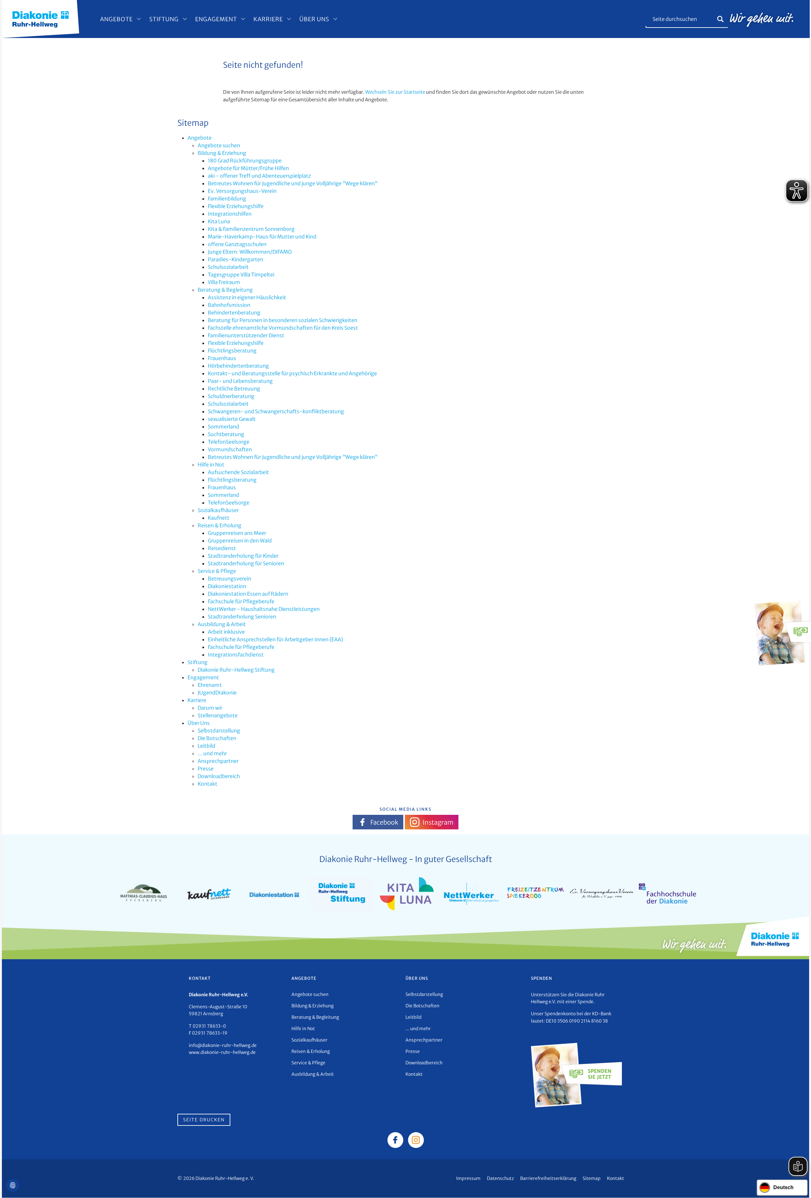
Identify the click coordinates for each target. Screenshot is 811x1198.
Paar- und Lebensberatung (240, 381)
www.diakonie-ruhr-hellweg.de (222, 1052)
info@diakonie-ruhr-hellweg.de (223, 1045)
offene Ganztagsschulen (237, 244)
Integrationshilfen (230, 214)
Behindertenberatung (234, 312)
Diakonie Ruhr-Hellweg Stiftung (236, 670)
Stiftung (164, 19)
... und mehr (212, 753)
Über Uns (314, 19)
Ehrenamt (210, 685)
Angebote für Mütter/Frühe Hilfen (248, 168)
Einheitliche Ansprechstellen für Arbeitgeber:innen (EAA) (275, 639)
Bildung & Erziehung (222, 153)
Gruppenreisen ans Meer (237, 533)
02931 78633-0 (209, 1026)
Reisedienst (222, 548)
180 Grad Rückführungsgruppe (245, 160)
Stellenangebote (218, 715)
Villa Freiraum (224, 282)
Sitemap (592, 1178)
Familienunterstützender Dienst (246, 335)
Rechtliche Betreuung (234, 388)
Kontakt (207, 784)
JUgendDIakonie (217, 692)
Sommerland (223, 426)
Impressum (468, 1178)
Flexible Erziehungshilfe (236, 206)
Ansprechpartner (218, 761)
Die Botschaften (217, 738)
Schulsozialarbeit (228, 267)
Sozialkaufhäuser (218, 510)
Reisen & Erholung (219, 525)
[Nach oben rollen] (797, 1184)
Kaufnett (218, 518)
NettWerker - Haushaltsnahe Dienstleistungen (264, 609)
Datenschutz (500, 1178)
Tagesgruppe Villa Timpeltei (241, 274)
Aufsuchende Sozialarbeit (238, 472)
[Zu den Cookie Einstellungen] (12, 1185)
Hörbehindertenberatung (238, 366)
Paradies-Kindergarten (235, 259)
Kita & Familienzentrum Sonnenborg (251, 229)
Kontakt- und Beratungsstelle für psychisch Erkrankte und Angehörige (292, 373)
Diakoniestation (227, 586)
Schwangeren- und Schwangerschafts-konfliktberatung (276, 411)
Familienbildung (227, 198)
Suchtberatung (226, 434)
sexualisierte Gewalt (232, 419)
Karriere (268, 19)
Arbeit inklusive (226, 632)
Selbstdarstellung (219, 730)
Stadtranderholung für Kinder (243, 556)
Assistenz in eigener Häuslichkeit (247, 297)
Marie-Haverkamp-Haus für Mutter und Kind (262, 236)
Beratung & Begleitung (225, 290)
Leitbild (206, 746)
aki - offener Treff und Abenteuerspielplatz (259, 176)
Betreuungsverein (229, 578)
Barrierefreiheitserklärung (548, 1178)
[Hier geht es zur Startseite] (40, 18)
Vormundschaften (230, 449)
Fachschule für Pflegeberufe (241, 601)
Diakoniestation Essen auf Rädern (248, 594)
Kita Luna (219, 221)
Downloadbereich (219, 776)
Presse (206, 768)
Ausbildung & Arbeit (222, 624)
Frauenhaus (222, 358)
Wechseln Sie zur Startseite (395, 92)
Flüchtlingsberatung (232, 350)
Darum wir (210, 708)
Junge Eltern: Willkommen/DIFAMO (250, 252)
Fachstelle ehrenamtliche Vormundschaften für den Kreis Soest (283, 328)
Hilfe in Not (211, 464)
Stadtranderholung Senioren (242, 616)
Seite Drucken (204, 1120)
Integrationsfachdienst (236, 654)
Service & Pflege (217, 571)
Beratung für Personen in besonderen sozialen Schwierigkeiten (282, 320)
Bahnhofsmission (229, 305)
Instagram (438, 822)
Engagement (216, 19)
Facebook (384, 822)
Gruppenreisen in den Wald (240, 540)
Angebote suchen (219, 145)
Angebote (116, 19)
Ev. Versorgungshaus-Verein (242, 191)
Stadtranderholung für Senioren (246, 563)
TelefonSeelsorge (228, 442)
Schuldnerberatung (231, 396)
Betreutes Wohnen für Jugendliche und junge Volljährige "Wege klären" (293, 183)
